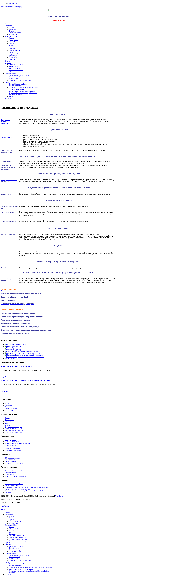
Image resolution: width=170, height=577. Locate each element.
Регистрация (19, 7)
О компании (9, 405)
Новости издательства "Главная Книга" (18, 489)
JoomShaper (59, 496)
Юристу (7, 423)
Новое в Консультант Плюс (14, 484)
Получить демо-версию (12, 448)
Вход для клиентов (7, 7)
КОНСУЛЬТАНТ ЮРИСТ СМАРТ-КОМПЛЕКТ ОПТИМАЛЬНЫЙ (25, 381)
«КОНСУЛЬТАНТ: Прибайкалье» (16, 476)
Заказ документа (10, 440)
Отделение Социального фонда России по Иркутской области (26, 491)
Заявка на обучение (11, 445)
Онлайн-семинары (11, 461)
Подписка (8, 492)
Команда (8, 403)
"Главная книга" (10, 473)
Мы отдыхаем (9, 410)
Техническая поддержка (13, 450)
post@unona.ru (5, 506)
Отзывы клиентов (11, 409)
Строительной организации (14, 432)
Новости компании (11, 485)
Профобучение (10, 460)
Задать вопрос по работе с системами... (18, 443)
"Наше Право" (9, 474)
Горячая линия (58, 20)
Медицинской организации (14, 430)
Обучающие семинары (12, 458)
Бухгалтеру (8, 421)
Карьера (7, 407)
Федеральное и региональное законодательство (6, 121)
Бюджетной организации (13, 427)
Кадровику (8, 425)
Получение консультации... (14, 447)
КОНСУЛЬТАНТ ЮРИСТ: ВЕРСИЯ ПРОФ (16, 366)
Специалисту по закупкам (13, 428)
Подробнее (4, 377)
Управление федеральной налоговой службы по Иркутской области (27, 487)
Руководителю (9, 420)
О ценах (7, 418)
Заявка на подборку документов (15, 441)
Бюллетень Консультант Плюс (15, 471)
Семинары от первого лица (14, 463)
